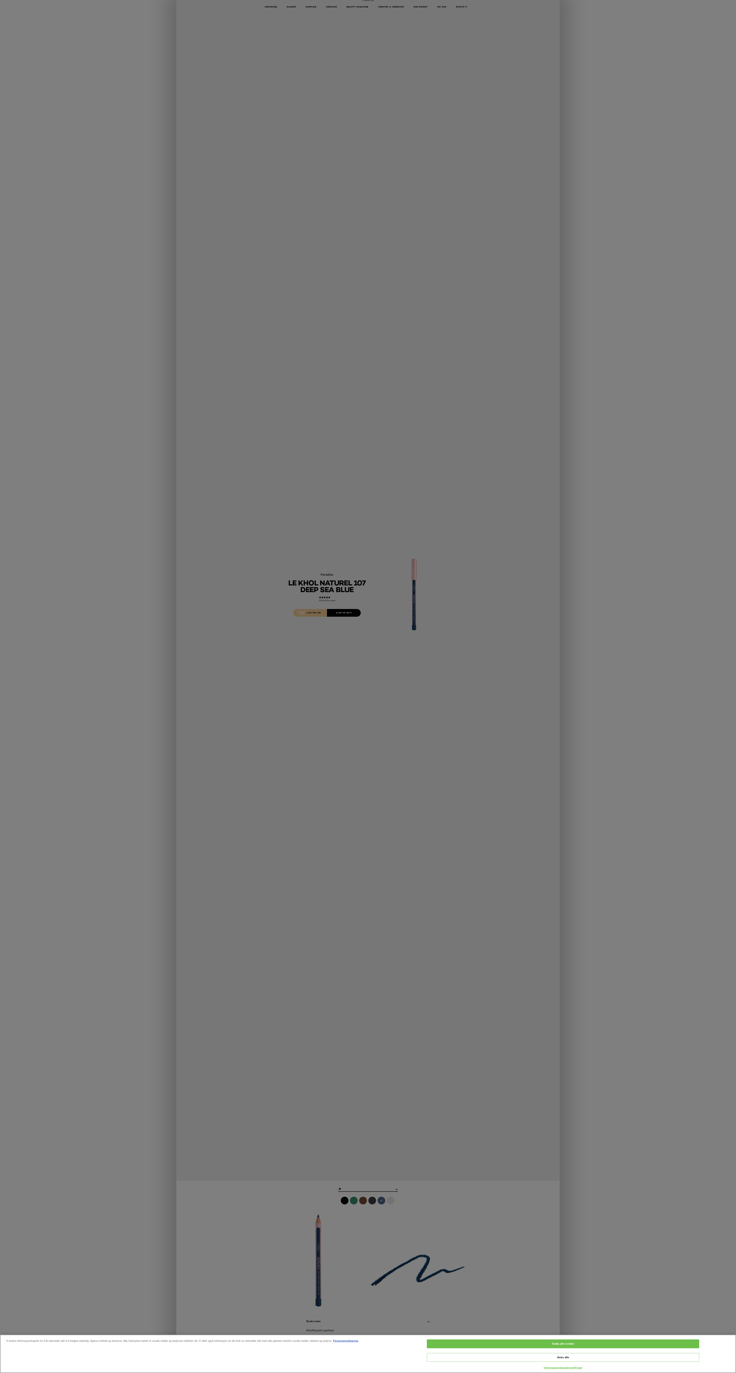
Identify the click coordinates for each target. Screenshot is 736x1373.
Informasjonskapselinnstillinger (563, 1367)
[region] (368, 1354)
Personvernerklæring (345, 1340)
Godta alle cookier (563, 1343)
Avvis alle (563, 1357)
